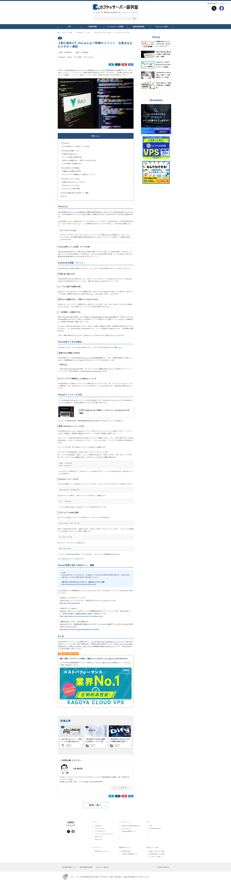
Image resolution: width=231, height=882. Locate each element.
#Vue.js (70, 57)
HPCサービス (98, 839)
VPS (150, 825)
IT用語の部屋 (92, 26)
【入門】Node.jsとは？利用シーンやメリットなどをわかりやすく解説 (104, 411)
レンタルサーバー (127, 828)
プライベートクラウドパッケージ (104, 834)
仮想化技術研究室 (138, 26)
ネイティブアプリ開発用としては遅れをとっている (79, 174)
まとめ (64, 196)
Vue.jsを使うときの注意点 (70, 168)
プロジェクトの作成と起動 (71, 188)
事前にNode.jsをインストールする (73, 182)
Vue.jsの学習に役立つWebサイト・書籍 (75, 193)
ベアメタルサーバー (100, 831)
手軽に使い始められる (70, 154)
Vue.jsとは (65, 143)
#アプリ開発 (77, 57)
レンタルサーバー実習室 (115, 26)
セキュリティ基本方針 (102, 867)
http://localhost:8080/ (73, 554)
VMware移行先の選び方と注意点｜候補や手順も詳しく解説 (163, 54)
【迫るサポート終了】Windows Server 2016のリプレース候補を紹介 (163, 64)
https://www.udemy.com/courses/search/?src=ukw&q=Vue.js (81, 616)
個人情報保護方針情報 (86, 867)
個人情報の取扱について (69, 867)
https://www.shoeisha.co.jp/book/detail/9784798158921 (79, 629)
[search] (134, 19)
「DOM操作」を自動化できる (72, 163)
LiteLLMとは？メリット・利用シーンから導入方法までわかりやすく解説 (71, 741)
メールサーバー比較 (154, 856)
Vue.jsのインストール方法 (70, 179)
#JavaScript (61, 57)
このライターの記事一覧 (120, 787)
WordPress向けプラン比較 (156, 854)
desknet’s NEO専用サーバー (130, 854)
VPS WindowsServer (155, 828)
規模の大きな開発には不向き (72, 171)
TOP (69, 26)
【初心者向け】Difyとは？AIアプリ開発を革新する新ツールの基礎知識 (120, 741)
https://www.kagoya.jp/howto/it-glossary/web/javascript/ (78, 584)
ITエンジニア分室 (161, 26)
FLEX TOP (98, 825)
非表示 (98, 136)
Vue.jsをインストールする (71, 185)
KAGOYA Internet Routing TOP (131, 825)
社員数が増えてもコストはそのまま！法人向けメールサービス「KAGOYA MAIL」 (163, 44)
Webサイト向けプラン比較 (156, 851)
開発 (60, 38)
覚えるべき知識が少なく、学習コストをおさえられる (79, 160)
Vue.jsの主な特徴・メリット (71, 150)
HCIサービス (98, 836)
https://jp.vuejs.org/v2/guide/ (70, 603)
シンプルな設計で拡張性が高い (72, 157)
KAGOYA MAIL (126, 851)
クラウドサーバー (100, 828)
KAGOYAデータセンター (102, 851)
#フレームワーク (88, 57)
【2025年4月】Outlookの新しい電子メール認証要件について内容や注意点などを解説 (163, 75)
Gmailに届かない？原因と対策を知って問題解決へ (163, 85)
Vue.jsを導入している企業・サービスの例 (76, 146)
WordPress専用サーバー (129, 831)
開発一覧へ (95, 805)
